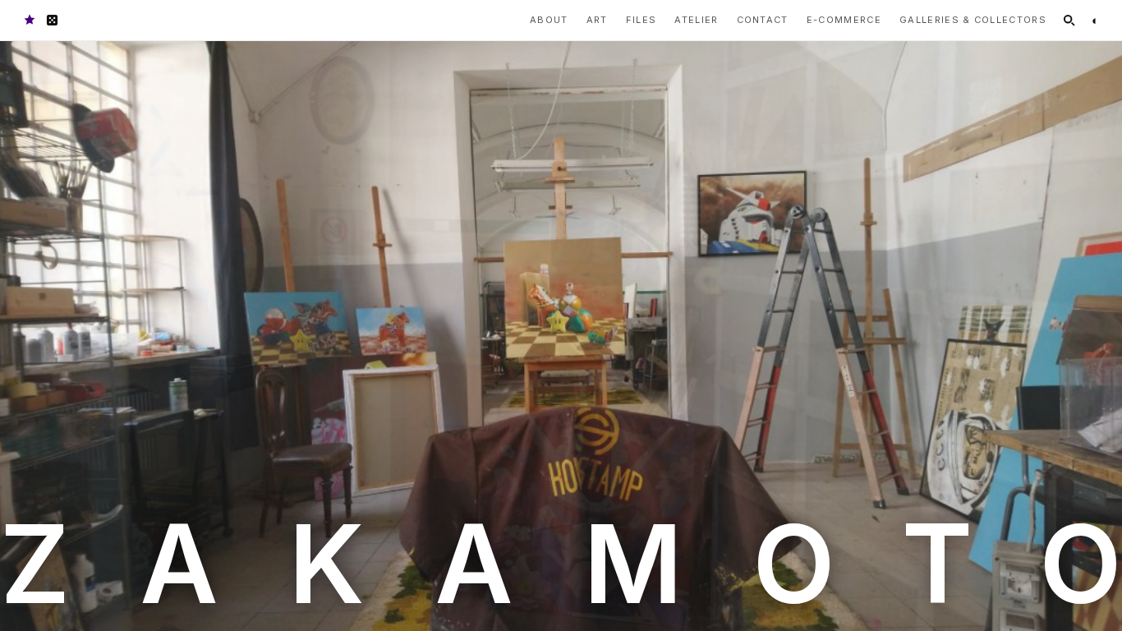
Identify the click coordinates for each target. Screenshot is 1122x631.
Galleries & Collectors (972, 19)
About (549, 19)
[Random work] (52, 20)
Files (641, 19)
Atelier (696, 19)
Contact (763, 19)
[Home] (29, 19)
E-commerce (844, 19)
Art (597, 19)
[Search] (1069, 20)
